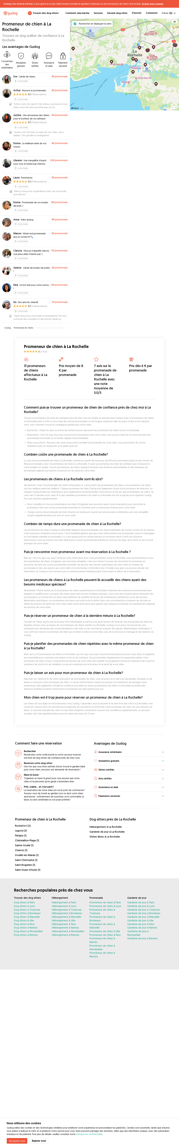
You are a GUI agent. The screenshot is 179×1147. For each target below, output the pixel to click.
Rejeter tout (39, 1140)
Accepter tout (17, 1140)
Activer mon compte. (153, 3)
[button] (129, 752)
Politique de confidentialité (89, 1134)
